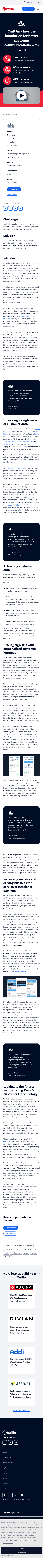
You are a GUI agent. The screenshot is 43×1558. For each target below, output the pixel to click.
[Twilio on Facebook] (5, 1495)
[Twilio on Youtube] (22, 1495)
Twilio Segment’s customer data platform (18, 441)
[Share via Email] (20, 208)
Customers (6, 115)
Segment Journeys (20, 971)
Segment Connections (16, 468)
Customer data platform (12, 1249)
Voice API (7, 1257)
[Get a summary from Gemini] (10, 1442)
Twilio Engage (8, 444)
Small (6, 1253)
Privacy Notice (18, 1540)
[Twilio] (8, 9)
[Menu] (37, 8)
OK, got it (21, 1548)
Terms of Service (8, 1543)
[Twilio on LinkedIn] (16, 1495)
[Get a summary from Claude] (16, 1442)
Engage (7, 1245)
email (10, 505)
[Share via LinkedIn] (15, 208)
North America (16, 1253)
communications (25, 316)
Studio (36, 434)
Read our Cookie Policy (8, 1555)
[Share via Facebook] (5, 208)
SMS (17, 505)
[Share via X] (10, 208)
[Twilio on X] (10, 1495)
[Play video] (21, 95)
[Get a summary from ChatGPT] (5, 1442)
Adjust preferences (21, 1552)
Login (37, 2)
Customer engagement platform (22, 1245)
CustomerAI (7, 1141)
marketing (7, 318)
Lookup (6, 434)
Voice (37, 429)
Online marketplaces (29, 1249)
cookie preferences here (27, 1535)
